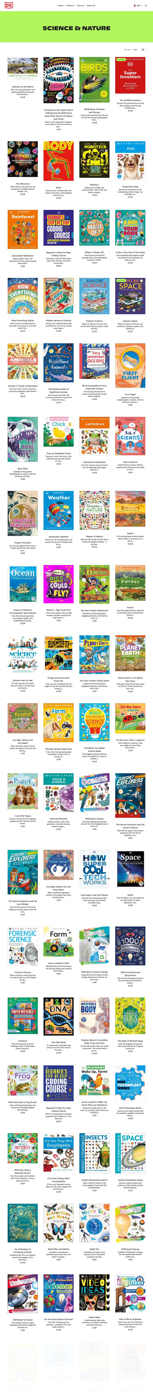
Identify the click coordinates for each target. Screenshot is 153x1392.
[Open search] (145, 5)
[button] (136, 49)
